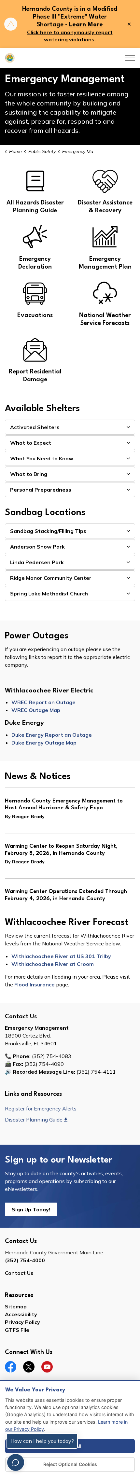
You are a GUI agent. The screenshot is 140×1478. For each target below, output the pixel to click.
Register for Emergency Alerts (41, 1108)
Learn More (86, 25)
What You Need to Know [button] (41, 458)
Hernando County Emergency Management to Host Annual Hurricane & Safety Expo (64, 804)
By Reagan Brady (25, 816)
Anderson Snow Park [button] (37, 546)
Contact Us (19, 1273)
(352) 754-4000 (25, 1260)
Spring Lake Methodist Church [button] (49, 593)
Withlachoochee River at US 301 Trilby (61, 956)
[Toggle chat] (16, 1462)
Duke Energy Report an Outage (51, 735)
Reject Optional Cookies (70, 1464)
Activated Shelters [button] (35, 427)
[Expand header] (130, 58)
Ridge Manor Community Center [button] (50, 578)
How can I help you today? (42, 1441)
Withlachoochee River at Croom (52, 964)
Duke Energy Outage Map (44, 742)
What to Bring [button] (28, 474)
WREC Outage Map (35, 710)
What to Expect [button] (30, 442)
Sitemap (16, 1306)
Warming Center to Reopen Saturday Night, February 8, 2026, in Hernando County (61, 850)
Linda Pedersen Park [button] (37, 562)
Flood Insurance (34, 984)
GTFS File (17, 1330)
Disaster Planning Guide (34, 1119)
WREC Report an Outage (43, 702)
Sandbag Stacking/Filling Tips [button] (48, 531)
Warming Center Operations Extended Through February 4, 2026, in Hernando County (66, 895)
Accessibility (21, 1314)
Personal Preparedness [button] (40, 489)
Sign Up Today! (31, 1209)
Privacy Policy (22, 1322)
